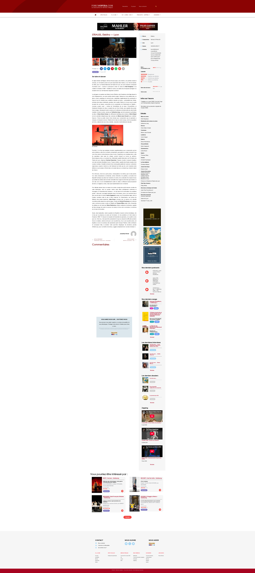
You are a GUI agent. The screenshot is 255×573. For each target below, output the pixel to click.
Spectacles (103, 15)
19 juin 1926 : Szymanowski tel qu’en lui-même (152, 458)
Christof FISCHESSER (156, 53)
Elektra (152, 36)
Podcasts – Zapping (142, 15)
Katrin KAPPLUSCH (155, 56)
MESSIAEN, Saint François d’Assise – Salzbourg (113, 497)
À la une (113, 15)
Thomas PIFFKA (154, 60)
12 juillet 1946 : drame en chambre (150, 440)
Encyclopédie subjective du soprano (155, 387)
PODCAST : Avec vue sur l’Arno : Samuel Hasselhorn (157, 272)
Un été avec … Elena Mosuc (155, 363)
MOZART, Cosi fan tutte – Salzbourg (151, 478)
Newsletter (125, 6)
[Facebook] (126, 543)
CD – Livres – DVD (127, 15)
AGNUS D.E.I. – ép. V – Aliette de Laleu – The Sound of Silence (157, 289)
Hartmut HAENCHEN (155, 55)
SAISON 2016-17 (155, 46)
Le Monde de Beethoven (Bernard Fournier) (156, 327)
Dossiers (156, 15)
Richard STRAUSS (155, 39)
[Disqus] (114, 263)
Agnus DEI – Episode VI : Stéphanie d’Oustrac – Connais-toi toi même (156, 281)
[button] (114, 14)
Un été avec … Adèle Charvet (155, 354)
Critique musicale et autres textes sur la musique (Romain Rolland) (156, 314)
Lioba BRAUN (154, 51)
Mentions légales (119, 570)
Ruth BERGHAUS (155, 49)
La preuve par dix (154, 395)
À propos (133, 6)
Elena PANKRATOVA (155, 58)
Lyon (152, 43)
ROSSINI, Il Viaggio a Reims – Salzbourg (149, 497)
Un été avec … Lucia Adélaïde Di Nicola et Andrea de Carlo (155, 345)
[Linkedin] (133, 543)
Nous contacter (143, 6)
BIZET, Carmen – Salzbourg (111, 478)
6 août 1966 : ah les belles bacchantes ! (152, 422)
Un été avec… (153, 378)
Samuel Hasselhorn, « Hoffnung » (156, 302)
